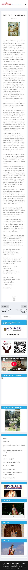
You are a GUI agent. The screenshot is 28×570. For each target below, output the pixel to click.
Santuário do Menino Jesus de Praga (15, 563)
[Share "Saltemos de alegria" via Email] (14, 299)
